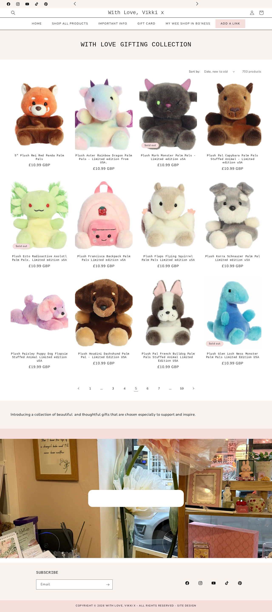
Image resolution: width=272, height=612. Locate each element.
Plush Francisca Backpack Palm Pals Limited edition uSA (103, 258)
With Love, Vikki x (121, 605)
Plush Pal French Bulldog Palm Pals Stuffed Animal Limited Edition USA (168, 357)
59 (182, 389)
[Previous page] (78, 388)
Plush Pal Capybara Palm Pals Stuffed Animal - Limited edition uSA (232, 159)
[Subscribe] (107, 585)
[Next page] (193, 388)
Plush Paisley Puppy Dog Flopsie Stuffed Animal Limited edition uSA (39, 357)
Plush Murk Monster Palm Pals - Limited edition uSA (168, 157)
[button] (13, 12)
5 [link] (136, 388)
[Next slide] (265, 558)
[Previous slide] (6, 558)
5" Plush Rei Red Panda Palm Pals (39, 157)
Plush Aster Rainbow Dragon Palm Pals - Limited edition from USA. (103, 159)
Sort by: (194, 72)
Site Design (186, 605)
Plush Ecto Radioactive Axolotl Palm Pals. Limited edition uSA (39, 258)
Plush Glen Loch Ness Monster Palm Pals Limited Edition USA (232, 355)
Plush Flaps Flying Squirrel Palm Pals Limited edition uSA (168, 258)
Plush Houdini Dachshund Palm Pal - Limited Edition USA (103, 355)
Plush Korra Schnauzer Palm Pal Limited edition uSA (232, 258)
